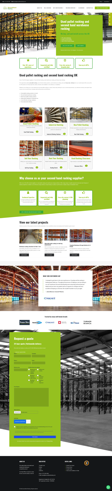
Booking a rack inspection (41, 389)
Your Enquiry (16, 394)
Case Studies (106, 1)
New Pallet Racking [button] (79, 134)
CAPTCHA (16, 425)
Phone (16, 367)
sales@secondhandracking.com (20, 1)
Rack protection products (41, 384)
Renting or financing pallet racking (33, 384)
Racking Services (70, 7)
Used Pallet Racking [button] (29, 132)
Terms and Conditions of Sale (72, 478)
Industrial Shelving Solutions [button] (54, 134)
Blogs (101, 1)
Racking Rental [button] (53, 168)
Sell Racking (47, 7)
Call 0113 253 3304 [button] (67, 45)
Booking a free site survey (32, 389)
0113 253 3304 (7, 1)
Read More (24, 254)
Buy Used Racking (58, 7)
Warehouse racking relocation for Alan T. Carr (30, 246)
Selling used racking (41, 377)
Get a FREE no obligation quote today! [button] (31, 212)
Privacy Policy (50, 448)
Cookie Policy (69, 476)
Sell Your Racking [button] (29, 168)
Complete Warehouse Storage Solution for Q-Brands (80, 245)
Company (34, 360)
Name (15, 360)
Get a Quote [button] (81, 45)
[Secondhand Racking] (10, 8)
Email (33, 367)
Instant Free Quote (70, 472)
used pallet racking (33, 82)
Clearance (81, 7)
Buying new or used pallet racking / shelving (33, 378)
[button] (37, 132)
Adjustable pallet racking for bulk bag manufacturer (53, 244)
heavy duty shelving (70, 82)
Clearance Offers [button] (78, 166)
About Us (39, 7)
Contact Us (89, 7)
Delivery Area (17, 374)
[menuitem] (101, 1)
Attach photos (17, 417)
